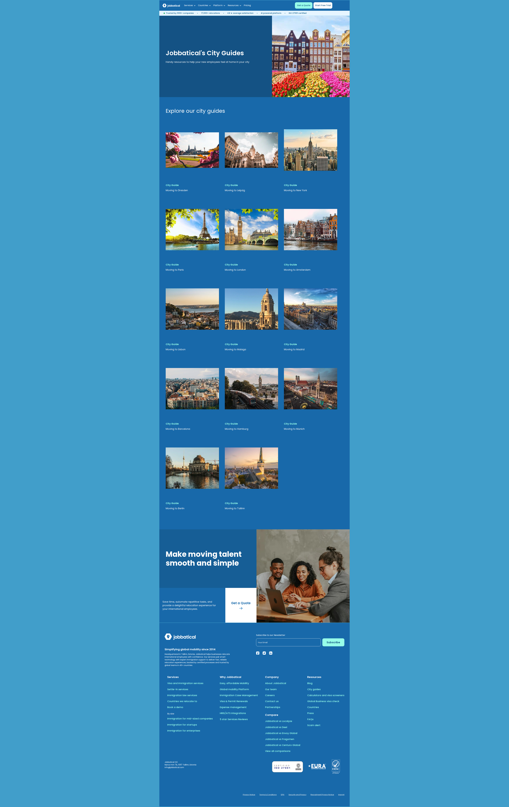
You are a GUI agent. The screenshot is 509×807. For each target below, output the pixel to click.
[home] (171, 5)
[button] (189, 5)
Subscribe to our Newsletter (270, 635)
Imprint (341, 794)
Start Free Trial (323, 5)
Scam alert (313, 725)
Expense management (233, 707)
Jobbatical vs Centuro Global (282, 745)
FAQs (310, 719)
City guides (314, 689)
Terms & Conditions (268, 794)
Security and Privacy (297, 794)
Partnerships (272, 707)
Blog (309, 683)
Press (310, 713)
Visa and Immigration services (185, 683)
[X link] (264, 653)
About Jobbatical (275, 683)
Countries (313, 707)
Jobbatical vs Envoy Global (281, 733)
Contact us (272, 701)
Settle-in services (177, 689)
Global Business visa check (323, 701)
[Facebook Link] (257, 653)
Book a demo (175, 707)
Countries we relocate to (182, 701)
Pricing (247, 5)
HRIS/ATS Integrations (233, 713)
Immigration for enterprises (183, 730)
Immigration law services (182, 695)
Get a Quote (303, 5)
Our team (271, 689)
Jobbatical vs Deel (276, 727)
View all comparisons (277, 751)
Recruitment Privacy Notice (322, 794)
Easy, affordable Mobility (234, 683)
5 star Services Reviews (234, 719)
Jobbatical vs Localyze (278, 721)
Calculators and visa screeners (325, 695)
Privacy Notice (249, 794)
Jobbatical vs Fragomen (279, 739)
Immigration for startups (182, 724)
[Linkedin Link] (270, 653)
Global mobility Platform (234, 689)
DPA (282, 794)
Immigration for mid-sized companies (190, 718)
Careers (270, 695)
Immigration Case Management (239, 695)
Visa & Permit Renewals (234, 701)
